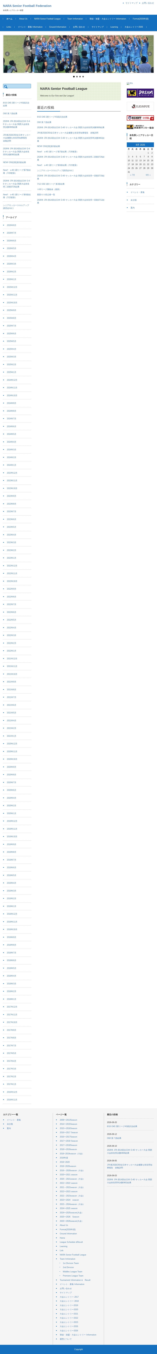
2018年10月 (12, 929)
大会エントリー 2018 (69, 1301)
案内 (133, 208)
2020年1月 (11, 813)
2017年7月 (11, 1045)
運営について (66, 1339)
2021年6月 (11, 705)
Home (62, 1238)
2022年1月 (11, 651)
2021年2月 (11, 728)
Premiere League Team (73, 1276)
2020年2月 (11, 805)
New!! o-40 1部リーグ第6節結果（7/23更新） (57, 165)
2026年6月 (11, 241)
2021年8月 (11, 689)
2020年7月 (11, 782)
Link (61, 1250)
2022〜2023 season (68, 1191)
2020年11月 (12, 751)
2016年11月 (12, 1100)
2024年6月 (11, 426)
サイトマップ (98, 27)
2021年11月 (12, 666)
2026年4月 (11, 256)
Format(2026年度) (141, 19)
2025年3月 (11, 357)
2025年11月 (12, 295)
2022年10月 (12, 581)
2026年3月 (11, 264)
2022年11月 (12, 573)
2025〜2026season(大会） (71, 1221)
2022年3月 (11, 635)
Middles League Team (72, 1271)
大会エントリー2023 (69, 1322)
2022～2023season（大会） (72, 1196)
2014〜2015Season (68, 1124)
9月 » (148, 175)
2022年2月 (11, 643)
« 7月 (132, 175)
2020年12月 (12, 744)
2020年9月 (11, 767)
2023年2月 (11, 550)
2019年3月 (11, 891)
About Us (23, 19)
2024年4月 (11, 442)
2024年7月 (11, 418)
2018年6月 (11, 960)
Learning (114, 27)
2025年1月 (11, 372)
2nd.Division (68, 1267)
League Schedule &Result (71, 1242)
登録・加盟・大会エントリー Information (108, 19)
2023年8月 (11, 504)
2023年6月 (11, 519)
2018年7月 (11, 953)
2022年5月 (11, 620)
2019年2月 (11, 898)
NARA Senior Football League (47, 19)
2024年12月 (12, 380)
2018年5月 (11, 968)
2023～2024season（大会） (72, 1204)
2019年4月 (11, 883)
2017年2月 (11, 1076)
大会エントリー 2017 (69, 1297)
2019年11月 (12, 829)
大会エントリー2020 (69, 1309)
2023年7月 (11, 511)
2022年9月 (11, 589)
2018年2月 (11, 991)
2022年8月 (11, 597)
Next (149, 53)
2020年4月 (11, 798)
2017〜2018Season (68, 1145)
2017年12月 (12, 1007)
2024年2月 (11, 457)
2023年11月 (12, 480)
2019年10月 (12, 836)
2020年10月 (12, 759)
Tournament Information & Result (75, 1280)
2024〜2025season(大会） (71, 1212)
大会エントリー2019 (69, 1305)
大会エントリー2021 (69, 1314)
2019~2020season (68, 1166)
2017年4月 (11, 1061)
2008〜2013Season (68, 1120)
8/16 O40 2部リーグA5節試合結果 (52, 117)
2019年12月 (12, 821)
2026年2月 (11, 271)
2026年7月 (11, 233)
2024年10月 (12, 395)
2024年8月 (11, 411)
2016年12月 (12, 1092)
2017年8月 (11, 1038)
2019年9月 (11, 844)
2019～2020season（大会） (72, 1170)
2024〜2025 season (68, 1208)
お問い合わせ (79, 27)
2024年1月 (11, 465)
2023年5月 (11, 527)
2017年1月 (11, 1084)
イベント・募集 (138, 192)
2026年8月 (11, 225)
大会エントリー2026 (134, 27)
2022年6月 (11, 612)
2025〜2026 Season (69, 1217)
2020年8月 (11, 774)
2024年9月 (11, 403)
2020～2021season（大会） (72, 1179)
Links (8, 27)
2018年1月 (11, 999)
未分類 (134, 200)
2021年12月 (12, 658)
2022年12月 (12, 566)
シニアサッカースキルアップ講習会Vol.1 (55, 170)
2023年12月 (12, 473)
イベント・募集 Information (30, 27)
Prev (7, 53)
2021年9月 (11, 682)
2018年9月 (11, 937)
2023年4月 (11, 535)
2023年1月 (11, 558)
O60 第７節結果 (44, 122)
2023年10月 (12, 488)
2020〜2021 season (68, 1174)
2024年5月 (11, 434)
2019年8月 (11, 852)
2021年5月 (11, 713)
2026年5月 (11, 248)
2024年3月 (11, 449)
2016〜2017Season (68, 1137)
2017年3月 (11, 1069)
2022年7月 (11, 604)
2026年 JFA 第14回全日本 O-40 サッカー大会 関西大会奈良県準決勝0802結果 (16, 151)
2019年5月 (11, 875)
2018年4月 (11, 976)
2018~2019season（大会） (72, 1153)
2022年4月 (11, 628)
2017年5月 (11, 1053)
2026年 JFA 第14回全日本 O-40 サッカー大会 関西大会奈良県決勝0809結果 (70, 127)
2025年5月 (11, 341)
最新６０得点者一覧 (46, 194)
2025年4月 (11, 349)
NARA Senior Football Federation (27, 6)
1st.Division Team (71, 1263)
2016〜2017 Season (69, 1132)
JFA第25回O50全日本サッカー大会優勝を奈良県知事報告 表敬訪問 (67, 133)
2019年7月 (11, 860)
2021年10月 (12, 674)
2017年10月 (12, 1022)
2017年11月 (12, 1014)
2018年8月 (11, 945)
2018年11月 (12, 922)
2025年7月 (11, 326)
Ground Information (57, 27)
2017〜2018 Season (69, 1141)
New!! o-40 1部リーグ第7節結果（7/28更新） (57, 151)
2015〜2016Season (68, 1128)
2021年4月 (11, 720)
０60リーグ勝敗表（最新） (49, 189)
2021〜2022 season (68, 1183)
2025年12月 (12, 287)
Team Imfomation (75, 19)
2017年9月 (11, 1030)
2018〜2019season (68, 1149)
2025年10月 (12, 302)
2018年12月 (12, 914)
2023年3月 (11, 542)
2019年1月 (11, 906)
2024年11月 (12, 388)
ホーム (9, 19)
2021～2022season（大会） (72, 1187)
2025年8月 (11, 318)
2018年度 (64, 1158)
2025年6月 (11, 333)
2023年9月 (11, 496)
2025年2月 (11, 364)
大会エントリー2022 (69, 1318)
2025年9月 (11, 310)
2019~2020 (65, 1162)
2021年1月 (11, 736)
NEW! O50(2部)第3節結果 (48, 146)
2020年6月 (11, 790)
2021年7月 (11, 697)
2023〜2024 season (69, 1200)
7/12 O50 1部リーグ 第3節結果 (51, 184)
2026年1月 (11, 279)
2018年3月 (11, 984)
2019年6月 (11, 867)
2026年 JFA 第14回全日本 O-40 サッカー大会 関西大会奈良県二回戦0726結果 (16, 184)
